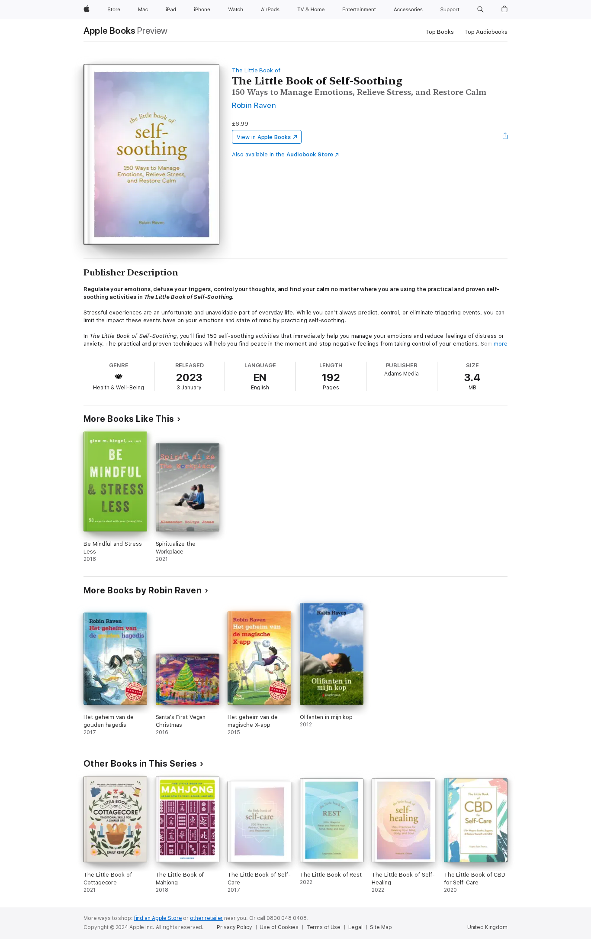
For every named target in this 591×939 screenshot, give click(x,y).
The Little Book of (256, 70)
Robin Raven (254, 105)
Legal (355, 927)
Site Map (381, 927)
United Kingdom (487, 927)
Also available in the (282, 154)
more (500, 343)
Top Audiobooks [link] (485, 32)
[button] (480, 9)
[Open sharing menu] (505, 137)
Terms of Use (323, 927)
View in (264, 137)
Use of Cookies (279, 927)
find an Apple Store (158, 918)
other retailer (206, 918)
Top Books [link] (439, 32)
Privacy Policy (234, 927)
